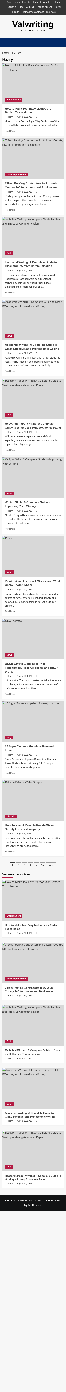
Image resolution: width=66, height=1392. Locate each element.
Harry (10, 117)
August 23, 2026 (24, 270)
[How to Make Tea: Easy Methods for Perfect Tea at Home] (33, 83)
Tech (35, 2)
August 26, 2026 (24, 117)
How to (26, 2)
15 (42, 865)
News (17, 2)
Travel (57, 7)
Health (15, 12)
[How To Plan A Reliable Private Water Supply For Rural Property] (33, 800)
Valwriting (33, 24)
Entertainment (44, 7)
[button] (61, 43)
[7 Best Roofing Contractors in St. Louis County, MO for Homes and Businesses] (33, 158)
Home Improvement (33, 12)
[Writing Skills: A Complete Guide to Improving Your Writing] (33, 477)
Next (51, 865)
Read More (10, 131)
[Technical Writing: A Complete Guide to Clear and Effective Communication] (33, 237)
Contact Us (46, 2)
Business (51, 12)
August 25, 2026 (24, 192)
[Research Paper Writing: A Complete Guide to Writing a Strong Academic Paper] (33, 399)
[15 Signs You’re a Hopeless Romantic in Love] (33, 721)
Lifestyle (11, 7)
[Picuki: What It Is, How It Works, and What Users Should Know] (33, 556)
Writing (30, 7)
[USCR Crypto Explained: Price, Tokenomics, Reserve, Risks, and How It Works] (33, 639)
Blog (8, 2)
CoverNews (53, 1200)
